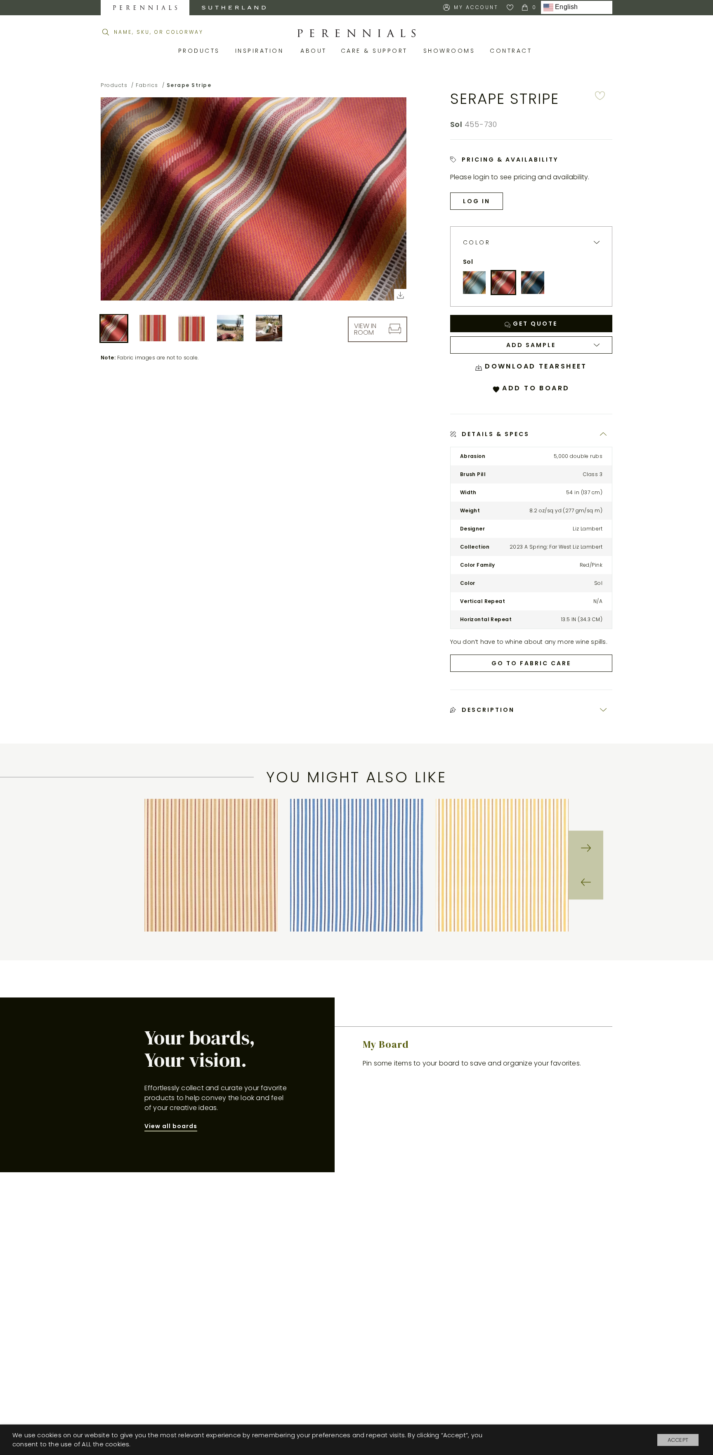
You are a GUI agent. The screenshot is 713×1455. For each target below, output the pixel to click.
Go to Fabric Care (531, 663)
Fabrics (147, 85)
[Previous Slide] (586, 882)
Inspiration (261, 51)
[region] (356, 865)
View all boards (170, 1126)
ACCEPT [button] (678, 1440)
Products (200, 51)
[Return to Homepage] (356, 33)
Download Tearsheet (534, 366)
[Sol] (503, 282)
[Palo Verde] (532, 282)
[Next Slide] (586, 848)
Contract (512, 51)
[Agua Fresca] (474, 282)
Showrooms (450, 51)
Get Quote (533, 323)
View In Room (365, 329)
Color (477, 242)
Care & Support (376, 51)
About (314, 51)
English (565, 7)
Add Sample (531, 345)
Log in (476, 201)
